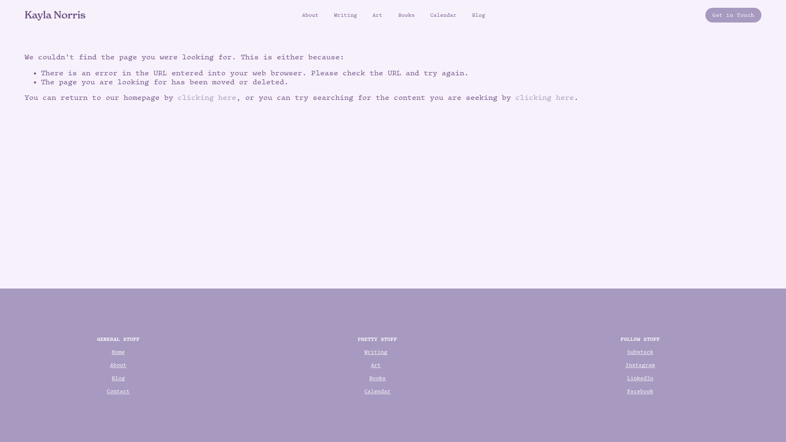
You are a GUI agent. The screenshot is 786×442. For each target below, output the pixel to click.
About (310, 15)
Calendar (443, 15)
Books (406, 15)
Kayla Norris (55, 15)
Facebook (640, 391)
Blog (478, 15)
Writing (345, 15)
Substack (640, 352)
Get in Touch (733, 15)
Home (118, 352)
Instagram (640, 365)
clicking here (207, 97)
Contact (118, 391)
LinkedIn (640, 378)
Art (377, 15)
